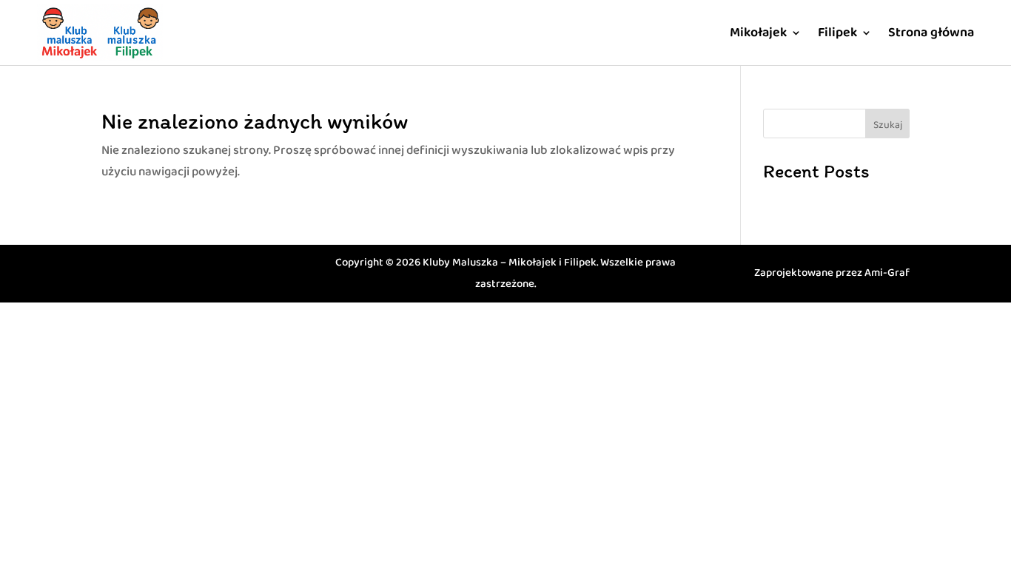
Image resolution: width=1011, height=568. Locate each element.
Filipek (837, 32)
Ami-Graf (887, 273)
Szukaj (887, 125)
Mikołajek (758, 32)
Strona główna (931, 32)
